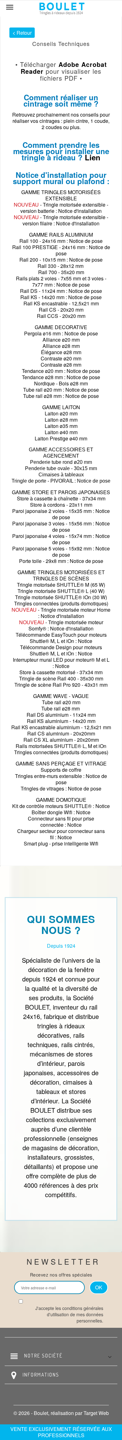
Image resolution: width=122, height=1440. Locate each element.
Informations (41, 1375)
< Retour (22, 32)
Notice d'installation (80, 210)
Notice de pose (86, 240)
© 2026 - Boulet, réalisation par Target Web (61, 1413)
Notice (85, 641)
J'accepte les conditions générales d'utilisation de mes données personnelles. (69, 1314)
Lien (92, 157)
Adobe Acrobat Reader (64, 68)
